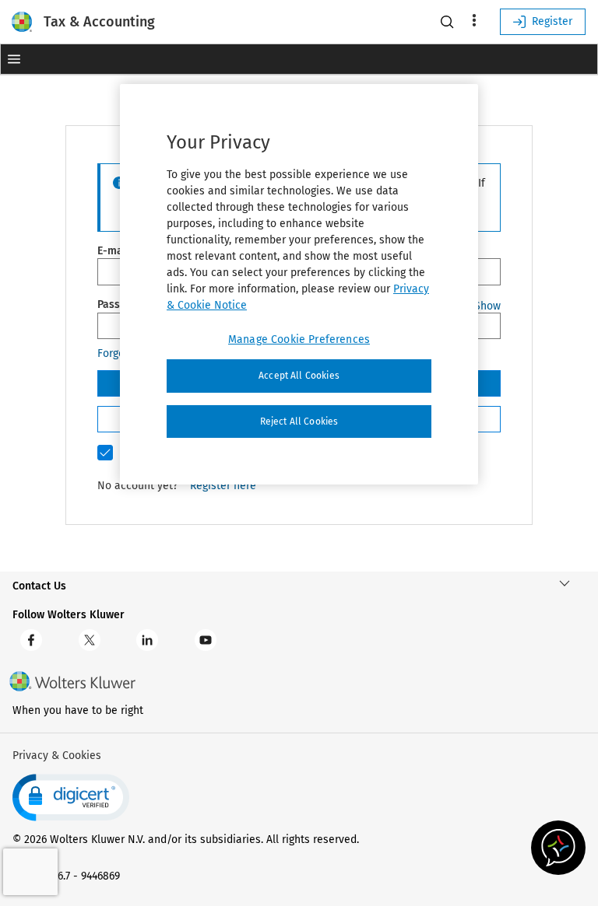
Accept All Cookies (299, 375)
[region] (299, 284)
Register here (223, 485)
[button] (14, 59)
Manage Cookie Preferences (299, 339)
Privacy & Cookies (56, 755)
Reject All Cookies (299, 421)
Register (552, 21)
